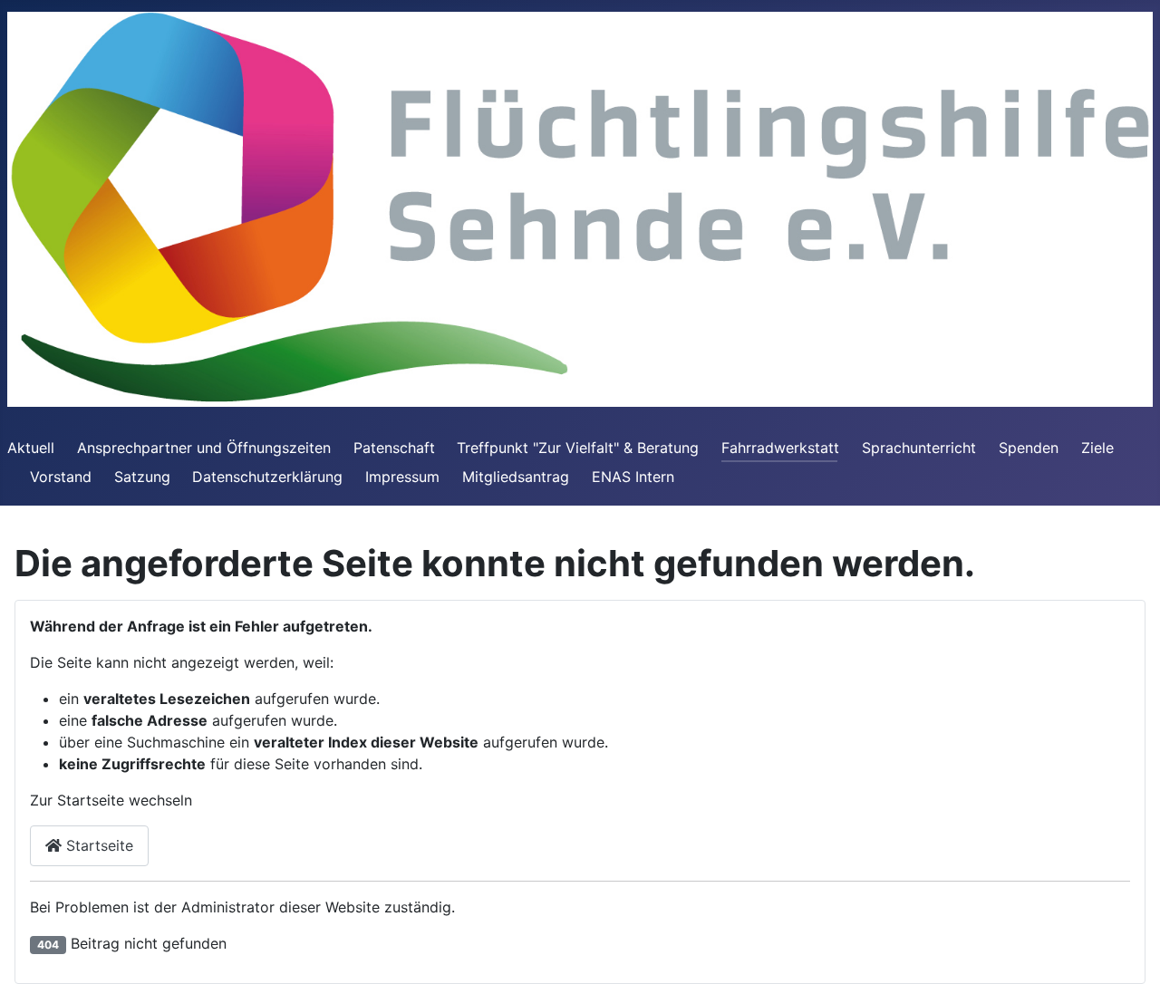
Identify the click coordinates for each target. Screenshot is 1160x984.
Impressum (402, 477)
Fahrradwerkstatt (780, 448)
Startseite (97, 845)
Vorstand (61, 477)
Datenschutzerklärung (267, 477)
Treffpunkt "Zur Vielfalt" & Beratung (578, 448)
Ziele (1097, 448)
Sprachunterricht (919, 448)
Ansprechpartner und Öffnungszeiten (204, 448)
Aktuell (30, 448)
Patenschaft (394, 448)
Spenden (1028, 448)
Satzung (142, 477)
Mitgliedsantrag (515, 477)
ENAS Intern (633, 477)
